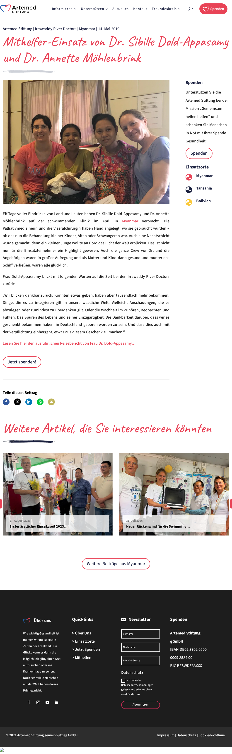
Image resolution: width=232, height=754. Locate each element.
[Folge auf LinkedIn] (56, 702)
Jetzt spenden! (22, 362)
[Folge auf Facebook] (29, 702)
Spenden (199, 153)
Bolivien (203, 201)
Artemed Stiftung (17, 29)
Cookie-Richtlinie (211, 735)
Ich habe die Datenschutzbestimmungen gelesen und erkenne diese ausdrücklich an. (137, 687)
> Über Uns (81, 633)
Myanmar (87, 29)
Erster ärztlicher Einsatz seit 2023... (39, 526)
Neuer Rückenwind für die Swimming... (158, 526)
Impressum (165, 735)
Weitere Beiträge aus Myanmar (116, 564)
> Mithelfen (81, 657)
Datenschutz (186, 735)
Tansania (204, 188)
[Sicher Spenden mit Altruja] (2, 750)
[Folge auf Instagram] (38, 702)
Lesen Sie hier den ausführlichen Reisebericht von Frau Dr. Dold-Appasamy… (69, 343)
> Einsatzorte (83, 641)
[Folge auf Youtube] (47, 702)
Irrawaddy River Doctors (55, 29)
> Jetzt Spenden (86, 649)
